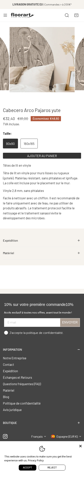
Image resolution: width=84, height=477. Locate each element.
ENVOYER (70, 322)
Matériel (8, 390)
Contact (8, 364)
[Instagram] (5, 436)
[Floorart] (22, 15)
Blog (6, 397)
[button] (76, 15)
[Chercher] (66, 15)
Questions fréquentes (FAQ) (22, 384)
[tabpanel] (42, 240)
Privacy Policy (36, 460)
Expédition (10, 371)
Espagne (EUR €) (67, 436)
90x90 (10, 143)
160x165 (29, 143)
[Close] (80, 446)
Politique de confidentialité (22, 403)
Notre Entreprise (14, 358)
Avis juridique (12, 410)
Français (37, 436)
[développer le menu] (5, 15)
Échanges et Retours (17, 377)
